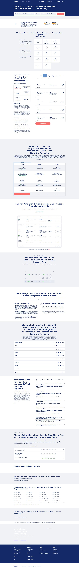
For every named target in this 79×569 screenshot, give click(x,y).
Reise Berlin (55, 550)
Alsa (27, 555)
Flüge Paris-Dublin (30, 496)
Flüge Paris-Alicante (17, 496)
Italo (14, 559)
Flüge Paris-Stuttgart (17, 498)
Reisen (54, 547)
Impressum (24, 566)
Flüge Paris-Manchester (44, 500)
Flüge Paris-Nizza (16, 500)
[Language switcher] (43, 1)
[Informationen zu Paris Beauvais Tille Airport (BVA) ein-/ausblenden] (63, 458)
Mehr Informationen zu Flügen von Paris (21, 480)
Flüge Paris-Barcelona (17, 494)
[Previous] (25, 271)
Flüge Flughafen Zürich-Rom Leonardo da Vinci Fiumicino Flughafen (38, 504)
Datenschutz (39, 566)
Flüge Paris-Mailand (55, 494)
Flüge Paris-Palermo (55, 496)
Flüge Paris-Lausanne (43, 496)
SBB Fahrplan (16, 553)
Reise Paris (55, 552)
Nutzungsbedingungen (32, 566)
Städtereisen (55, 549)
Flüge (26, 1)
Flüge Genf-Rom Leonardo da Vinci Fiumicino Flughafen (62, 502)
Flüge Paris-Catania (30, 502)
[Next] (64, 76)
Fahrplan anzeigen (18, 100)
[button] (37, 14)
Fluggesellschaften (43, 550)
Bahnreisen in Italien (17, 552)
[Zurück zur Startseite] (16, 1)
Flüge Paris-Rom (29, 494)
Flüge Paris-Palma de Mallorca (45, 498)
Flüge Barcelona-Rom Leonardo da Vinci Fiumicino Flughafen (24, 504)
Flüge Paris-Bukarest (17, 502)
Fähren (29, 1)
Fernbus (23, 1)
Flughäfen (41, 552)
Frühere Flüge (21, 246)
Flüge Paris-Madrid (55, 492)
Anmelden (63, 1)
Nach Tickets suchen (17, 88)
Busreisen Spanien (30, 559)
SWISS (41, 549)
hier (49, 249)
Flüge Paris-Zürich (17, 469)
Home (15, 522)
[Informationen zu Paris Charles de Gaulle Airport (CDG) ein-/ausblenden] (63, 449)
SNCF (15, 556)
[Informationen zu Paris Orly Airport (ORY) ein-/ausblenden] (63, 453)
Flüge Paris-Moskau (30, 500)
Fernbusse (28, 547)
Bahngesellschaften (17, 549)
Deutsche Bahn (16, 550)
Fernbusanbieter (30, 549)
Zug (20, 1)
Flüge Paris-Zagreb (30, 498)
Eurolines (28, 552)
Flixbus (28, 553)
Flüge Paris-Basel (42, 492)
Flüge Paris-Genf (29, 492)
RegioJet (28, 550)
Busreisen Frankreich (30, 557)
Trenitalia (15, 555)
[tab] (40, 79)
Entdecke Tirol (55, 553)
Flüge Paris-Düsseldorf (56, 498)
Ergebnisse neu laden (39, 212)
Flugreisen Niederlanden (44, 553)
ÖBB (14, 557)
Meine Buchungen (50, 1)
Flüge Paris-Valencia (55, 500)
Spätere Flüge (57, 246)
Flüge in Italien (22, 522)
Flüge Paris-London (43, 494)
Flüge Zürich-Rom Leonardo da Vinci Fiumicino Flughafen (49, 502)
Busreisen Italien (30, 556)
